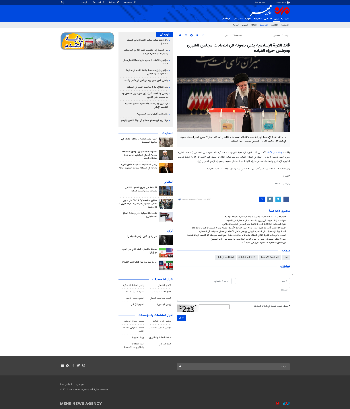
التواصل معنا (66, 384)
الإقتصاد (274, 25)
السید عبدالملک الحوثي (160, 298)
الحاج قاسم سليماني (162, 292)
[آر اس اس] (67, 365)
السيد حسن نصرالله (135, 292)
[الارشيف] (62, 365)
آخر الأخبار (226, 19)
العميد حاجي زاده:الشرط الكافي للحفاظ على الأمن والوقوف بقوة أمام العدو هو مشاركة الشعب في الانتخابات (236, 235)
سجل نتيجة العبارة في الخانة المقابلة (272, 306)
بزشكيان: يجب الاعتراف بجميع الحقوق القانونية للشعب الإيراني (146, 105)
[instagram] (83, 365)
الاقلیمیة (258, 19)
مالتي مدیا (238, 19)
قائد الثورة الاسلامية (270, 257)
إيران (276, 19)
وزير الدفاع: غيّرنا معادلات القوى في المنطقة (147, 87)
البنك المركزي (165, 344)
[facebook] (73, 365)
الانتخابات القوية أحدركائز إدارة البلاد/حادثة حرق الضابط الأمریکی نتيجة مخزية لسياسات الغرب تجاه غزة (239, 228)
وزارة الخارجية (138, 337)
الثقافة (254, 25)
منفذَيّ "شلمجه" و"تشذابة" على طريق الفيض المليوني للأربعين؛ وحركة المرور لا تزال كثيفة (138, 204)
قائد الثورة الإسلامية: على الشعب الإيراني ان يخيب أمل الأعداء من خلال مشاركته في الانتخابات (242, 231)
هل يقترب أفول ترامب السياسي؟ (152, 114)
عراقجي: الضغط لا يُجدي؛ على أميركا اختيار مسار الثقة (145, 62)
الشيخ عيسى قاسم (135, 298)
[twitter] (78, 365)
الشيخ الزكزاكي (137, 304)
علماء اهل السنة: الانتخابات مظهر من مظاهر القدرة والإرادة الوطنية (255, 217)
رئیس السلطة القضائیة (133, 285)
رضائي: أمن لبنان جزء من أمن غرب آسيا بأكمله (146, 80)
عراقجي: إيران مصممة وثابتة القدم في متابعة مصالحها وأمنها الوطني (147, 72)
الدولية (248, 19)
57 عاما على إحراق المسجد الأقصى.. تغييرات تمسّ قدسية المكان (140, 189)
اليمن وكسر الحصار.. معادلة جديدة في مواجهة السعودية (139, 140)
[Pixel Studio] (275, 403)
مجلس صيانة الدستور (134, 321)
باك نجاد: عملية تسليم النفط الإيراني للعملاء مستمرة (147, 41)
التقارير (168, 182)
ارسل (181, 317)
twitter (112, 2)
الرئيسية (285, 19)
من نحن (80, 384)
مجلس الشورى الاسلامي (160, 327)
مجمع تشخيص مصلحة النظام (133, 329)
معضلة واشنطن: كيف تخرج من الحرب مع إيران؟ (139, 250)
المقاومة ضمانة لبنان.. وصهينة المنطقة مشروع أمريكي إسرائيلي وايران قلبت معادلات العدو (139, 155)
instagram (128, 2)
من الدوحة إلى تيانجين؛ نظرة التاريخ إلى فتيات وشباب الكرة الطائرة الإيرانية (146, 51)
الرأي (170, 230)
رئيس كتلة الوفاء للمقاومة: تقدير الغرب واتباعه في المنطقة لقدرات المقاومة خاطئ (138, 166)
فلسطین (268, 19)
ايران (286, 257)
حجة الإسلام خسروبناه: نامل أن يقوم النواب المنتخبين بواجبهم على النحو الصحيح (248, 239)
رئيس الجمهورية (164, 304)
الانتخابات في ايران (225, 257)
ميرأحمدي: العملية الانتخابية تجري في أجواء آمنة (264, 243)
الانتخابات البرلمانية (247, 257)
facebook (97, 2)
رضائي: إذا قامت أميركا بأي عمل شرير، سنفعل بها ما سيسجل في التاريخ (145, 95)
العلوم (245, 25)
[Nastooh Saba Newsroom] (285, 403)
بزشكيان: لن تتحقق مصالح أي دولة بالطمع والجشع (144, 120)
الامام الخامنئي (164, 285)
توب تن (165, 34)
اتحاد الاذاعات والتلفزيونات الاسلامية (134, 345)
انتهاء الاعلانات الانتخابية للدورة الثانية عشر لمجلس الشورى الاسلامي (254, 224)
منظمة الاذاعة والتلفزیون (160, 337)
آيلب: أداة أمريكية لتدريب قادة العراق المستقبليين (140, 215)
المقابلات (167, 133)
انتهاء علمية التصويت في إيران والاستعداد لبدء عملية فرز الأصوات (256, 220)
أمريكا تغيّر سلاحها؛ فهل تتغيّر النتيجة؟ (139, 262)
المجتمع (264, 25)
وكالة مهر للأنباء (274, 152)
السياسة (285, 25)
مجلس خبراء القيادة (162, 321)
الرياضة (236, 25)
